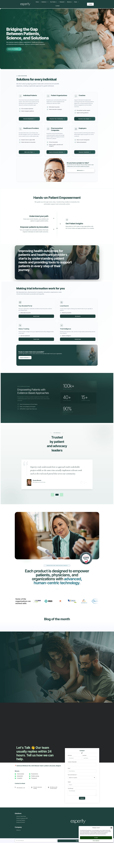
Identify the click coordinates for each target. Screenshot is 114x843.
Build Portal (36, 316)
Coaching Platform (20, 820)
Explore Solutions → (25, 357)
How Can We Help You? (72, 774)
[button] (111, 827)
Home (37, 2)
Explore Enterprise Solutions (57, 152)
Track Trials (36, 339)
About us (69, 2)
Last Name (84, 755)
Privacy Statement (96, 840)
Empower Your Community (57, 118)
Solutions (43, 2)
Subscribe (78, 840)
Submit (82, 798)
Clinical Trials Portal (21, 816)
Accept (96, 837)
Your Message (70, 788)
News (75, 2)
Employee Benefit (20, 822)
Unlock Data (78, 339)
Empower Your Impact (84, 118)
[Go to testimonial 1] (57, 495)
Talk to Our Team (29, 152)
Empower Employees (85, 152)
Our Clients (53, 2)
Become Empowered (29, 118)
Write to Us (80, 170)
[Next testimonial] (61, 494)
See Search (77, 316)
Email (69, 768)
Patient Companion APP (22, 818)
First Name (70, 755)
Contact (57, 5)
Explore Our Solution (14, 48)
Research (62, 2)
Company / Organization (72, 761)
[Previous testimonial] (52, 494)
